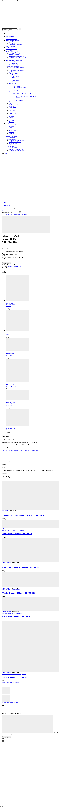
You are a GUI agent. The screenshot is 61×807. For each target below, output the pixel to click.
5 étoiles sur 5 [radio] (34, 450)
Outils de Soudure (10, 146)
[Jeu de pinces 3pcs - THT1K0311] (17, 425)
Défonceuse (12, 106)
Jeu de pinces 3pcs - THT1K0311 (11, 429)
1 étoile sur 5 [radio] (5, 450)
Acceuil (7, 33)
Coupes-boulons (16, 86)
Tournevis (11, 102)
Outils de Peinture (10, 144)
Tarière (10, 127)
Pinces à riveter (16, 80)
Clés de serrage (16, 94)
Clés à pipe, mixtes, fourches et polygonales (26, 96)
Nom (4, 464)
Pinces (13, 77)
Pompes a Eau (12, 62)
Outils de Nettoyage (11, 139)
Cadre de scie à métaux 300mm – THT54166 (20, 567)
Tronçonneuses (12, 120)
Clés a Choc (12, 110)
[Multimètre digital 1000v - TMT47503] (17, 382)
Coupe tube (15, 90)
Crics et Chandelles (10, 46)
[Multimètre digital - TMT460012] (17, 351)
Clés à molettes (19, 100)
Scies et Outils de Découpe (15, 59)
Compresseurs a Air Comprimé (16, 67)
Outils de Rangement (14, 54)
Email (4, 467)
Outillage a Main (10, 72)
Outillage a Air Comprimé (12, 66)
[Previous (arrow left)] (0, 806)
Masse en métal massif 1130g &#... (11, 682)
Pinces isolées (15, 76)
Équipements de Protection (12, 40)
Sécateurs (11, 132)
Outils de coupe (13, 83)
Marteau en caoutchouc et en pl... (10, 702)
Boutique (8, 35)
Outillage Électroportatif (12, 104)
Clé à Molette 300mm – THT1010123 (17, 616)
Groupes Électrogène (14, 64)
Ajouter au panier (7, 263)
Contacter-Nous (10, 36)
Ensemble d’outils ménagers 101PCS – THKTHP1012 (24, 515)
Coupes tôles (15, 84)
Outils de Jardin (9, 123)
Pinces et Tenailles (13, 73)
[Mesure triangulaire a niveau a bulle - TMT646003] (17, 399)
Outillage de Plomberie (11, 42)
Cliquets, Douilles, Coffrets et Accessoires (22, 93)
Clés (10, 92)
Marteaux (11, 103)
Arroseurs (11, 133)
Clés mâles (17, 99)
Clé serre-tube (18, 97)
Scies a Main (15, 89)
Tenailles (14, 79)
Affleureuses (12, 116)
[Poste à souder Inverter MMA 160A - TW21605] (17, 300)
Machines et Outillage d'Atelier (13, 52)
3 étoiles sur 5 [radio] (19, 450)
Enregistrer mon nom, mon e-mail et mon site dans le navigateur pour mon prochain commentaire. (28, 470)
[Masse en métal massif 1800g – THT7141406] (27, 732)
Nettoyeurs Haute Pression (15, 143)
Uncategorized (9, 50)
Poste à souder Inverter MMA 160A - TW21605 (11, 304)
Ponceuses (11, 109)
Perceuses (11, 117)
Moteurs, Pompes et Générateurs (14, 60)
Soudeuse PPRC (13, 107)
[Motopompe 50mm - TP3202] (17, 330)
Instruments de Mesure (11, 136)
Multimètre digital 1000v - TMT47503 (11, 385)
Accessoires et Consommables (16, 44)
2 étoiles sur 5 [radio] (12, 450)
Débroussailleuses (13, 130)
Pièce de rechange (13, 112)
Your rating (5, 447)
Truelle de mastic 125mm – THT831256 (18, 593)
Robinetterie (12, 43)
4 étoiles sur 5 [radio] (27, 450)
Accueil (7, 214)
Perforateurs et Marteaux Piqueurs (17, 119)
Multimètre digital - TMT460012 (10, 354)
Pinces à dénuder (16, 74)
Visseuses (11, 122)
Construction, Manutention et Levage (18, 57)
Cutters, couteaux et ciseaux (19, 87)
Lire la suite (5, 510)
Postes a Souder (13, 147)
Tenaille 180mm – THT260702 (14, 677)
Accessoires (12, 126)
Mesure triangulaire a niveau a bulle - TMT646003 (11, 404)
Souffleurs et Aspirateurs (15, 142)
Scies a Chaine (12, 134)
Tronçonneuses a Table (14, 53)
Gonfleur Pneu (12, 69)
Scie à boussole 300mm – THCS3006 (17, 534)
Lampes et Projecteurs (11, 39)
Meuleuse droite (13, 113)
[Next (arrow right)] (2, 806)
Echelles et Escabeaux (11, 49)
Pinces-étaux (15, 82)
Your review (6, 461)
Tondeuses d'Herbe (13, 124)
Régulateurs (15, 63)
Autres (7, 47)
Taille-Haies (12, 129)
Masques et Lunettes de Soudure (17, 149)
